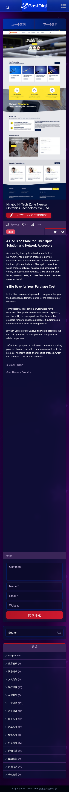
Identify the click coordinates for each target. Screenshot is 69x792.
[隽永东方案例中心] (34, 5)
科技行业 (21, 365)
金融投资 (12, 758)
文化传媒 (12, 679)
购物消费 (12, 750)
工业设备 (12, 703)
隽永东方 (15, 224)
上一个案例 (19, 24)
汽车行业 (12, 726)
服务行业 (12, 718)
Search (7, 7)
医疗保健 (12, 687)
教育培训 (12, 711)
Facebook (48, 231)
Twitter (62, 231)
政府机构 (12, 663)
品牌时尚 (12, 695)
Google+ (55, 231)
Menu (63, 6)
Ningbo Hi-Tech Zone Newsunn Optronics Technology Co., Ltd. (28, 206)
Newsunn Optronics (30, 215)
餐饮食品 (12, 774)
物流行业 (12, 734)
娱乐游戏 (12, 671)
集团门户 (12, 766)
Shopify (12, 655)
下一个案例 (50, 24)
